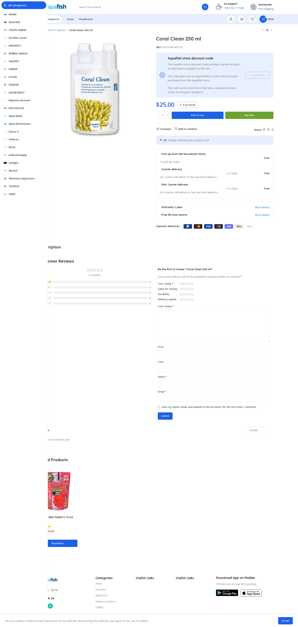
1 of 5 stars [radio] (181, 283)
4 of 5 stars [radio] (189, 283)
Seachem (101, 589)
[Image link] (227, 592)
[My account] (230, 19)
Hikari (99, 583)
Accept (285, 620)
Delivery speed (167, 299)
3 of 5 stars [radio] (186, 283)
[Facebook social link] (264, 129)
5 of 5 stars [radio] (192, 283)
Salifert (99, 607)
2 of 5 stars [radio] (184, 283)
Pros (161, 346)
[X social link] (268, 129)
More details (262, 207)
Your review (166, 306)
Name (162, 377)
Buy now (249, 115)
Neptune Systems (106, 601)
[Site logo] (52, 6)
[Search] (205, 7)
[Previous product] (263, 30)
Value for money (167, 289)
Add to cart (197, 115)
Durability (163, 294)
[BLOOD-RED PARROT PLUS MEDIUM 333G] (57, 491)
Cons (161, 361)
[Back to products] (267, 30)
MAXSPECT (102, 595)
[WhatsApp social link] (273, 129)
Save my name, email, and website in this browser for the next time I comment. (209, 407)
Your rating (165, 283)
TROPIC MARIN (55, 30)
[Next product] (271, 30)
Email (162, 391)
